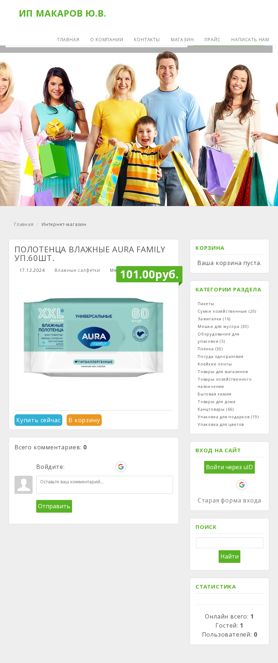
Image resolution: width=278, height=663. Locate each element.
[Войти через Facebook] (96, 466)
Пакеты (206, 303)
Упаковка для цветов (221, 424)
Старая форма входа (229, 500)
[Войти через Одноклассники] (133, 466)
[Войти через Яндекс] (108, 466)
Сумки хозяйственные (227, 311)
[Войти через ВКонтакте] (84, 466)
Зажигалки (214, 318)
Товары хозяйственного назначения (225, 382)
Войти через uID (229, 467)
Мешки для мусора (223, 326)
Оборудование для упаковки (219, 337)
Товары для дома (217, 401)
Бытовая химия (214, 394)
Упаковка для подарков (228, 416)
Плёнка (210, 348)
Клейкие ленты (215, 364)
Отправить (54, 506)
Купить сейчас (38, 420)
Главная (24, 224)
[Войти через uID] (71, 466)
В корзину (84, 420)
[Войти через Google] (120, 466)
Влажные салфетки (77, 270)
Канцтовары (216, 409)
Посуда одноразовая (220, 356)
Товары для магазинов (223, 371)
